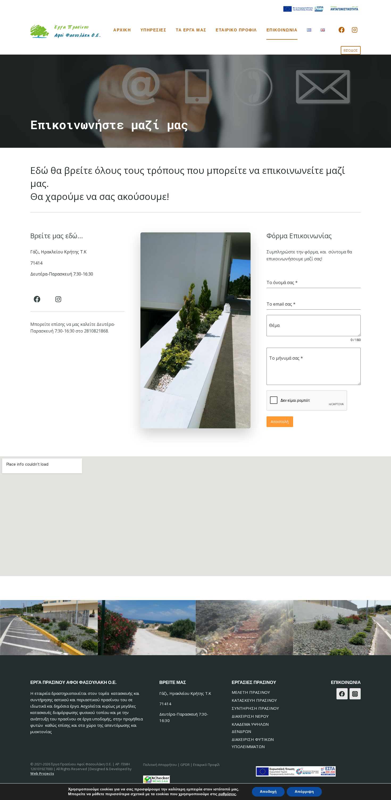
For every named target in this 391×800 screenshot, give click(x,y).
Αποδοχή (268, 791)
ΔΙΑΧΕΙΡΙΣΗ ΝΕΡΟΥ (250, 716)
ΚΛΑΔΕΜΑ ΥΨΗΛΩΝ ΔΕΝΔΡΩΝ (250, 727)
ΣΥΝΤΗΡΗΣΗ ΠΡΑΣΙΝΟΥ (255, 708)
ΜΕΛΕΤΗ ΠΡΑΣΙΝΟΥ (251, 692)
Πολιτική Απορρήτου (160, 764)
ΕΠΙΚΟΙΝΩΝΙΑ (282, 30)
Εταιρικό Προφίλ (206, 764)
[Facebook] (341, 30)
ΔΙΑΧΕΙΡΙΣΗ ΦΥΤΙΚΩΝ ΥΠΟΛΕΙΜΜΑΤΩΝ (253, 743)
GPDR (185, 764)
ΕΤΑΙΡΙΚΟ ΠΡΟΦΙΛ (236, 30)
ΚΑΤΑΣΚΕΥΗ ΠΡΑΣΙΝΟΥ (254, 700)
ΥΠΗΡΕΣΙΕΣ (153, 30)
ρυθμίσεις (227, 794)
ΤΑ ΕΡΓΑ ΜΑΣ (191, 30)
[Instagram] (355, 30)
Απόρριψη (304, 791)
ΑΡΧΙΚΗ (122, 30)
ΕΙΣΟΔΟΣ (351, 50)
